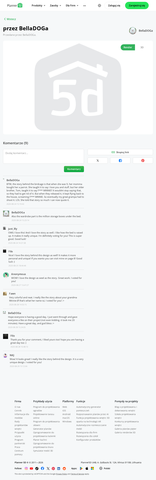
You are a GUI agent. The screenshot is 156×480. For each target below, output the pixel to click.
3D (142, 47)
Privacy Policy (61, 474)
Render (128, 47)
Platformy (68, 401)
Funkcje (80, 401)
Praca (17, 447)
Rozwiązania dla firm (86, 432)
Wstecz (11, 19)
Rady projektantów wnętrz (21, 425)
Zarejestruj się (137, 5)
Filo (11, 251)
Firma (18, 401)
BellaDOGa (146, 30)
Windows (67, 421)
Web (64, 406)
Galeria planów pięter (125, 428)
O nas (17, 406)
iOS (64, 410)
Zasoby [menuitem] (54, 5)
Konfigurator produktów (88, 439)
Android (66, 414)
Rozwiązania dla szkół (87, 436)
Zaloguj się (114, 5)
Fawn (12, 293)
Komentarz (74, 169)
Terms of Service (77, 474)
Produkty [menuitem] (37, 5)
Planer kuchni (40, 439)
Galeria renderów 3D (125, 432)
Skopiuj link (122, 152)
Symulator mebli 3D (43, 450)
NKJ (12, 355)
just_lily (12, 228)
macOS (65, 417)
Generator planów (42, 428)
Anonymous (18, 274)
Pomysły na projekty (126, 401)
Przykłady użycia (42, 401)
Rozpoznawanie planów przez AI (92, 414)
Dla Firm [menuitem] (70, 5)
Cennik (18, 410)
